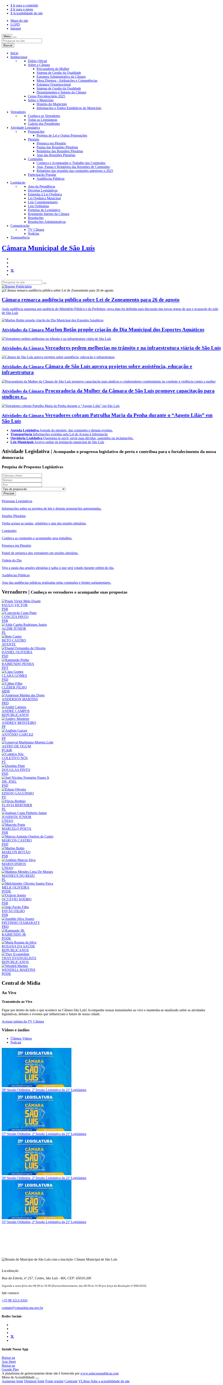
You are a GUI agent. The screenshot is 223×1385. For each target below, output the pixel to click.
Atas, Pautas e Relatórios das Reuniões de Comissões (73, 167)
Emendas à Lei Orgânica (45, 194)
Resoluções (36, 218)
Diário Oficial (37, 61)
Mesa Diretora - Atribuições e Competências (67, 80)
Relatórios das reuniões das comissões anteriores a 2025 (75, 171)
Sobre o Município (41, 100)
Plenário (33, 139)
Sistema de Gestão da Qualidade (59, 73)
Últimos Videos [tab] (21, 1038)
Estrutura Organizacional (54, 84)
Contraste (71, 1381)
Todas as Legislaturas (42, 120)
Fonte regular (54, 1381)
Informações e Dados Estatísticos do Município (69, 108)
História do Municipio (52, 104)
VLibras (84, 1381)
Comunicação (19, 225)
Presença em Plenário (51, 143)
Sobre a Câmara (39, 65)
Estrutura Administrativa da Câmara (61, 76)
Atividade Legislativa (25, 127)
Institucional (18, 57)
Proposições (36, 131)
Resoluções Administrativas (47, 222)
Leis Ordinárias (38, 206)
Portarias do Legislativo (44, 210)
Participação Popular (42, 175)
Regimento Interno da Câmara (48, 214)
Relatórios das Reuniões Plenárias (60, 151)
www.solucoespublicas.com (99, 1373)
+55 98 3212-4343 (14, 1300)
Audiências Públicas (50, 178)
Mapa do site (19, 20)
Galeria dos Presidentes (44, 124)
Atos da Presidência (41, 186)
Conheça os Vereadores (44, 116)
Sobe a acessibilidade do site (110, 1381)
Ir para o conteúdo (24, 5)
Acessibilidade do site (26, 13)
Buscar (7, 45)
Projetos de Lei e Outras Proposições (62, 135)
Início (14, 53)
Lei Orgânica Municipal (44, 198)
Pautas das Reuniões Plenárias (57, 147)
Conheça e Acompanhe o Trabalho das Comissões (71, 163)
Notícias (33, 233)
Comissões (35, 159)
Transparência (20, 237)
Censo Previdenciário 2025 (46, 96)
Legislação (17, 182)
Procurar (8, 493)
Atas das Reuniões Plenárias (56, 155)
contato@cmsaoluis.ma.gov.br (22, 1308)
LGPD (15, 24)
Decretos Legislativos (42, 190)
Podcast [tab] (15, 1042)
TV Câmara (36, 229)
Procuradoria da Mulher (53, 69)
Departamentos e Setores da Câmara (61, 92)
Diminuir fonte (34, 1381)
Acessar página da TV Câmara (23, 1021)
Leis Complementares (43, 202)
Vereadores (18, 112)
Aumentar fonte (12, 1381)
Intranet (15, 28)
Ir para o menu (21, 9)
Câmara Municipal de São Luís (48, 248)
